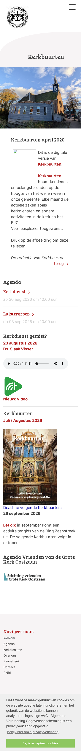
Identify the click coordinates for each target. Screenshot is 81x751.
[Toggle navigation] (72, 7)
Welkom (9, 638)
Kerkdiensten (12, 650)
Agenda (9, 644)
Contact (9, 667)
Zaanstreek (11, 661)
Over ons (10, 655)
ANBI (7, 673)
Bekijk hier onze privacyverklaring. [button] (33, 732)
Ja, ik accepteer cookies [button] (40, 743)
